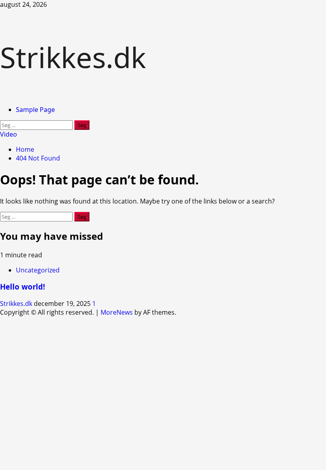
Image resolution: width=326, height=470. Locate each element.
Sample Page (35, 109)
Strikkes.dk (73, 56)
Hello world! (22, 287)
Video (8, 134)
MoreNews (117, 312)
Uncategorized (38, 270)
